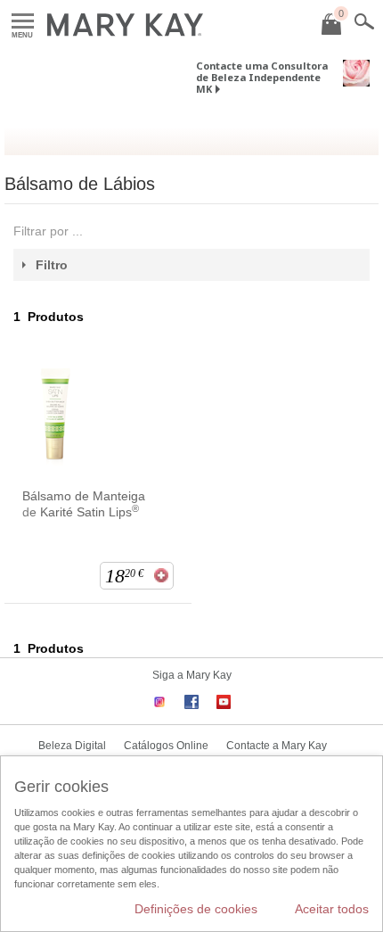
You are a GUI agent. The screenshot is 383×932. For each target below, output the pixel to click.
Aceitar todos (332, 909)
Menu (23, 21)
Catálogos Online (166, 745)
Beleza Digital (72, 745)
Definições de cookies (195, 909)
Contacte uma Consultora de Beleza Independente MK (262, 77)
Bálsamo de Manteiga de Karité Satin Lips (83, 504)
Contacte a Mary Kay (276, 745)
